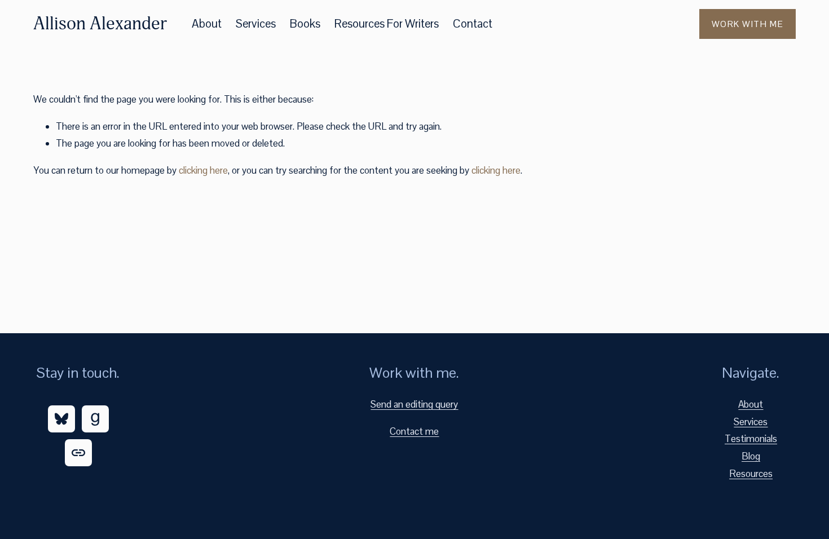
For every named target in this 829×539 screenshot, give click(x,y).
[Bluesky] (61, 418)
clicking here (203, 170)
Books (305, 23)
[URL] (78, 452)
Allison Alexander (100, 23)
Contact (472, 23)
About (207, 23)
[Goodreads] (95, 418)
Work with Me (747, 24)
